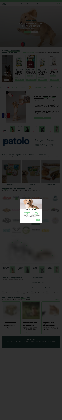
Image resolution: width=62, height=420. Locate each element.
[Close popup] (41, 198)
